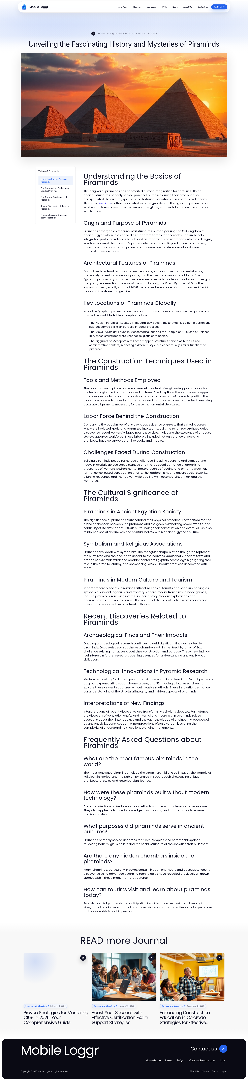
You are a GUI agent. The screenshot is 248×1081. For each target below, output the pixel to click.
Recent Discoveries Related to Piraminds (55, 207)
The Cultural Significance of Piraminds (54, 198)
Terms (215, 1071)
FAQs (180, 1060)
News (168, 1060)
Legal (223, 1071)
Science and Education (146, 33)
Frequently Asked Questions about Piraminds (54, 216)
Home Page (153, 1060)
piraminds (104, 203)
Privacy (205, 1071)
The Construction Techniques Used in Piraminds (55, 189)
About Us (194, 1071)
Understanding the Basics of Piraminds (54, 180)
